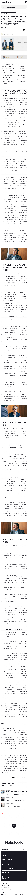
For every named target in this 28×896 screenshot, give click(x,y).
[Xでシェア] (24, 30)
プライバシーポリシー (5, 885)
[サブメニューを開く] (14, 855)
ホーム (4, 6)
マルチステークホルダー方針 (6, 889)
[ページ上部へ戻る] (14, 826)
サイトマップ (3, 890)
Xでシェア (16, 777)
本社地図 (2, 892)
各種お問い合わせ (4, 894)
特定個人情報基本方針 (5, 887)
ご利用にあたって (4, 883)
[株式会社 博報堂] (14, 842)
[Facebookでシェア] (26, 30)
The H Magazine (10, 6)
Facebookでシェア (24, 777)
